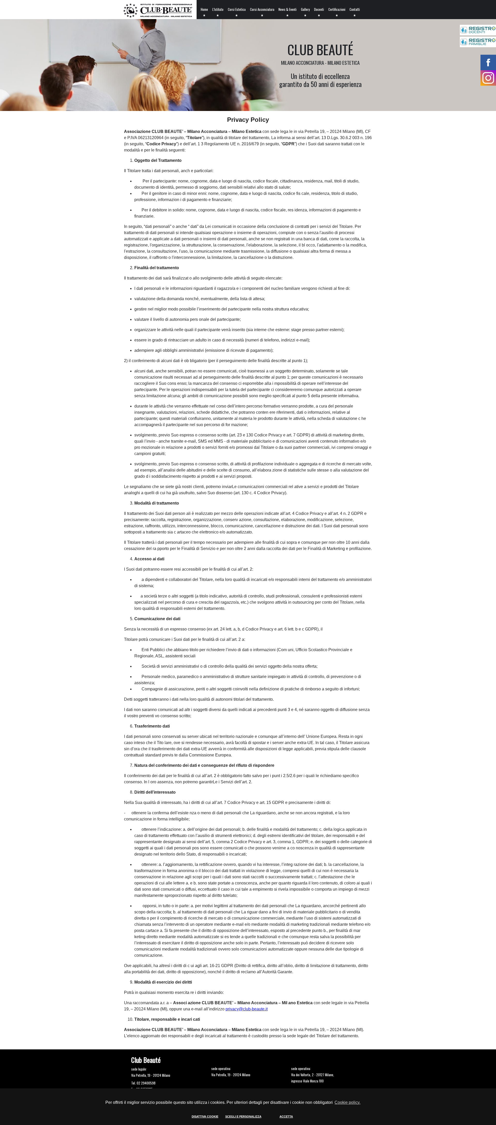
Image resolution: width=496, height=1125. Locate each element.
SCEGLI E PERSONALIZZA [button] (243, 1116)
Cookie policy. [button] (347, 1102)
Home (204, 9)
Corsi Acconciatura (262, 9)
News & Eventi (287, 9)
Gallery (305, 9)
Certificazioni (336, 9)
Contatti (355, 9)
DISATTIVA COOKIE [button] (205, 1116)
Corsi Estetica (237, 9)
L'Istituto (217, 9)
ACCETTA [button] (286, 1116)
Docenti (319, 9)
